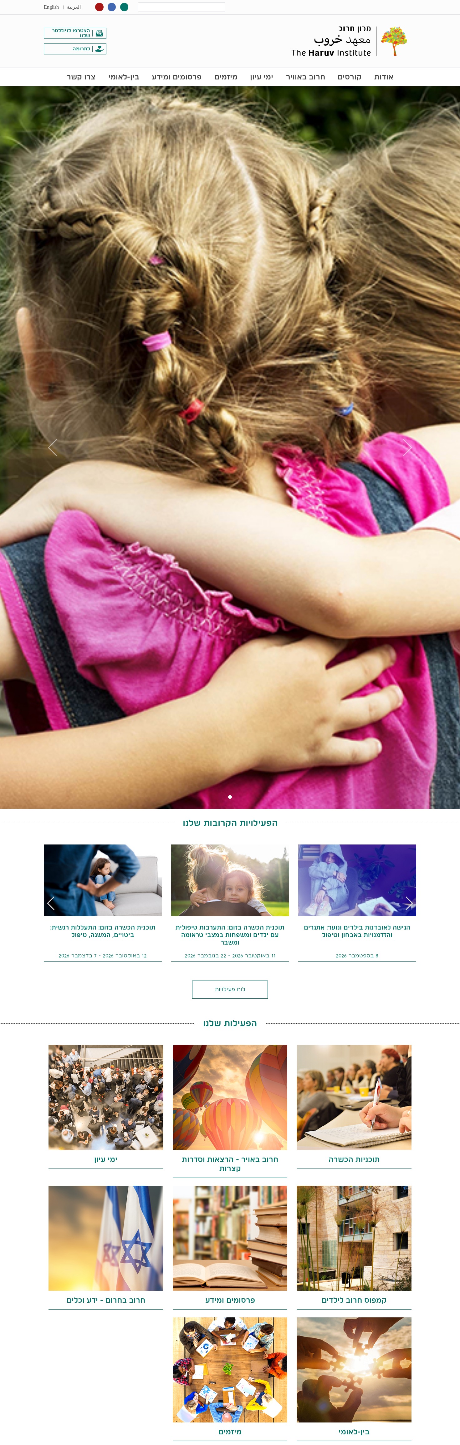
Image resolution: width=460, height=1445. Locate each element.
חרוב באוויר (305, 76)
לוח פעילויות (230, 989)
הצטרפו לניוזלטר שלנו (71, 33)
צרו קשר (81, 76)
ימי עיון (261, 76)
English (51, 7)
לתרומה (81, 49)
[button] (51, 903)
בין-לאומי (123, 76)
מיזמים (226, 76)
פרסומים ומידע (177, 76)
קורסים (349, 76)
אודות (383, 76)
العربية (74, 7)
